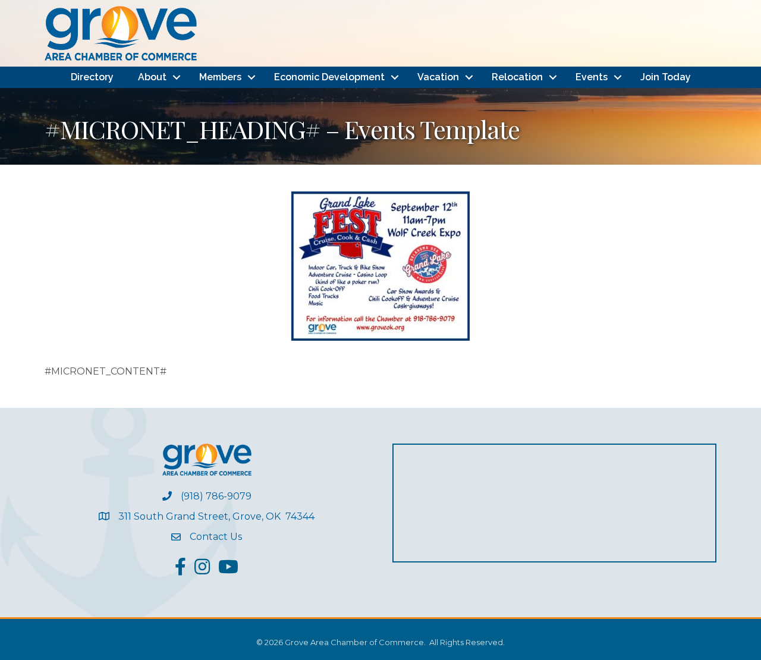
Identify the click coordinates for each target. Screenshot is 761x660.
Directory (92, 77)
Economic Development (329, 77)
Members (220, 77)
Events (592, 77)
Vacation (438, 77)
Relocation (517, 77)
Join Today (665, 77)
